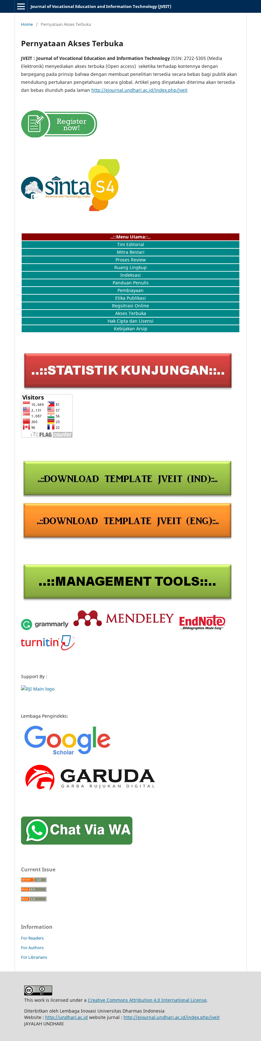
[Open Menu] (21, 6)
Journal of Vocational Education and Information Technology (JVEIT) (101, 6)
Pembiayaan (130, 290)
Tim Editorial (130, 244)
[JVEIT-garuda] (89, 793)
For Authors (32, 947)
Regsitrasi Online (130, 306)
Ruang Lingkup (130, 267)
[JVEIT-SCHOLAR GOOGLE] (68, 754)
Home (27, 24)
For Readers (32, 938)
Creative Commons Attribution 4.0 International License (147, 1000)
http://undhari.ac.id (66, 1017)
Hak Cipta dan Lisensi (130, 321)
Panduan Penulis (131, 283)
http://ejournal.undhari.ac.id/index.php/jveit (139, 90)
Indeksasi (130, 275)
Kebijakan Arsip (130, 329)
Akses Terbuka (130, 313)
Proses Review (131, 260)
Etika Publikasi (130, 298)
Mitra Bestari (131, 252)
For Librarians (34, 957)
